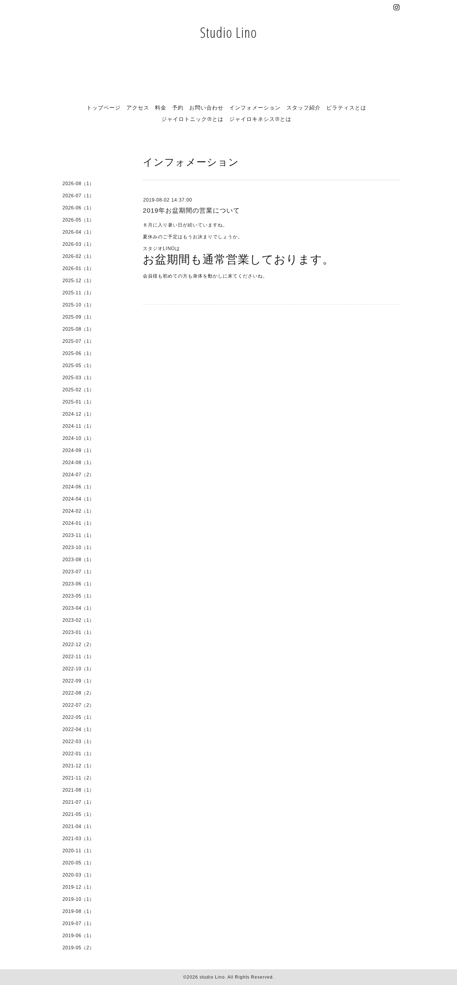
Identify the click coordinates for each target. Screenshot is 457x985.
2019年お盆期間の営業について (191, 210)
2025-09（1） (78, 317)
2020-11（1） (78, 850)
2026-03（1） (78, 244)
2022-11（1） (78, 656)
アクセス (137, 107)
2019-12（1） (78, 887)
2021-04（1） (78, 826)
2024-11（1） (78, 426)
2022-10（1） (78, 668)
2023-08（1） (78, 559)
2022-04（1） (78, 729)
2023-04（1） (78, 608)
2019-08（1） (78, 911)
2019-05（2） (78, 947)
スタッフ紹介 (303, 107)
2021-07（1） (78, 802)
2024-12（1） (78, 414)
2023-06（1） (78, 584)
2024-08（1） (78, 462)
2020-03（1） (78, 875)
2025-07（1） (78, 341)
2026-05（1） (78, 220)
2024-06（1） (78, 486)
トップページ (103, 107)
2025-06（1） (78, 353)
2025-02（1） (78, 389)
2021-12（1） (78, 765)
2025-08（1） (78, 329)
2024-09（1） (78, 450)
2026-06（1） (78, 207)
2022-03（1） (78, 741)
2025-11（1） (78, 292)
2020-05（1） (78, 862)
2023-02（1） (78, 620)
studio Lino (212, 977)
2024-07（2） (78, 474)
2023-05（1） (78, 596)
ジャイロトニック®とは (192, 118)
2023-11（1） (78, 535)
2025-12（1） (78, 280)
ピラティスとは (346, 107)
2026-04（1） (78, 232)
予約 (178, 107)
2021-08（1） (78, 790)
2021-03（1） (78, 838)
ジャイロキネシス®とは (260, 118)
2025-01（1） (78, 402)
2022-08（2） (78, 693)
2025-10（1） (78, 305)
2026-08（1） (78, 183)
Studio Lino (228, 32)
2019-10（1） (78, 899)
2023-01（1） (78, 632)
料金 (160, 107)
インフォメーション (255, 107)
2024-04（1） (78, 499)
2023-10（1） (78, 547)
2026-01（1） (78, 268)
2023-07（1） (78, 571)
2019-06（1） (78, 935)
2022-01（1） (78, 753)
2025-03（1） (78, 377)
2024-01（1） (78, 523)
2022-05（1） (78, 717)
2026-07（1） (78, 195)
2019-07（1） (78, 923)
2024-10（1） (78, 438)
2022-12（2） (78, 644)
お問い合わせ (206, 107)
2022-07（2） (78, 705)
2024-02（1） (78, 511)
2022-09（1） (78, 681)
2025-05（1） (78, 365)
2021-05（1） (78, 814)
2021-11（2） (78, 778)
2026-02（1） (78, 256)
